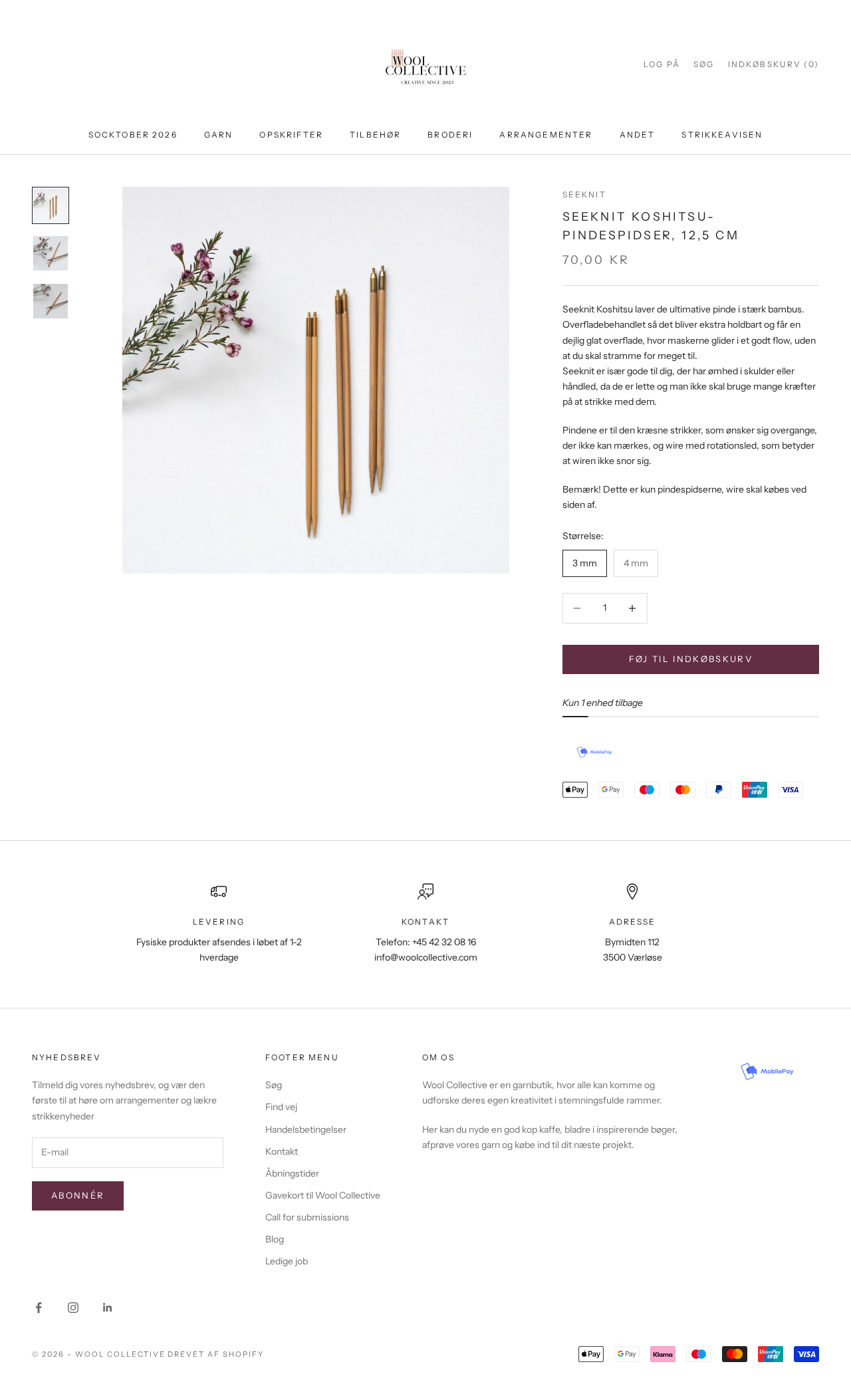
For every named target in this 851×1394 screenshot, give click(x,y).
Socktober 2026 (133, 135)
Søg (273, 1085)
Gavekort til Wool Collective (322, 1195)
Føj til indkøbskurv (691, 658)
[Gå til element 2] (50, 253)
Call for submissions (307, 1217)
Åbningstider (292, 1173)
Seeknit (584, 194)
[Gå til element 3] (50, 301)
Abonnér (77, 1195)
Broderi (450, 135)
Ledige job (286, 1261)
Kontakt (281, 1151)
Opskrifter (291, 135)
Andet (638, 135)
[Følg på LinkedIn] (107, 1307)
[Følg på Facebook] (38, 1307)
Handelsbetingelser (305, 1129)
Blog (274, 1239)
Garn (218, 135)
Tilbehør (375, 135)
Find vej (281, 1107)
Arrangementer (545, 135)
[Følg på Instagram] (73, 1307)
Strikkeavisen (722, 135)
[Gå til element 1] (50, 205)
